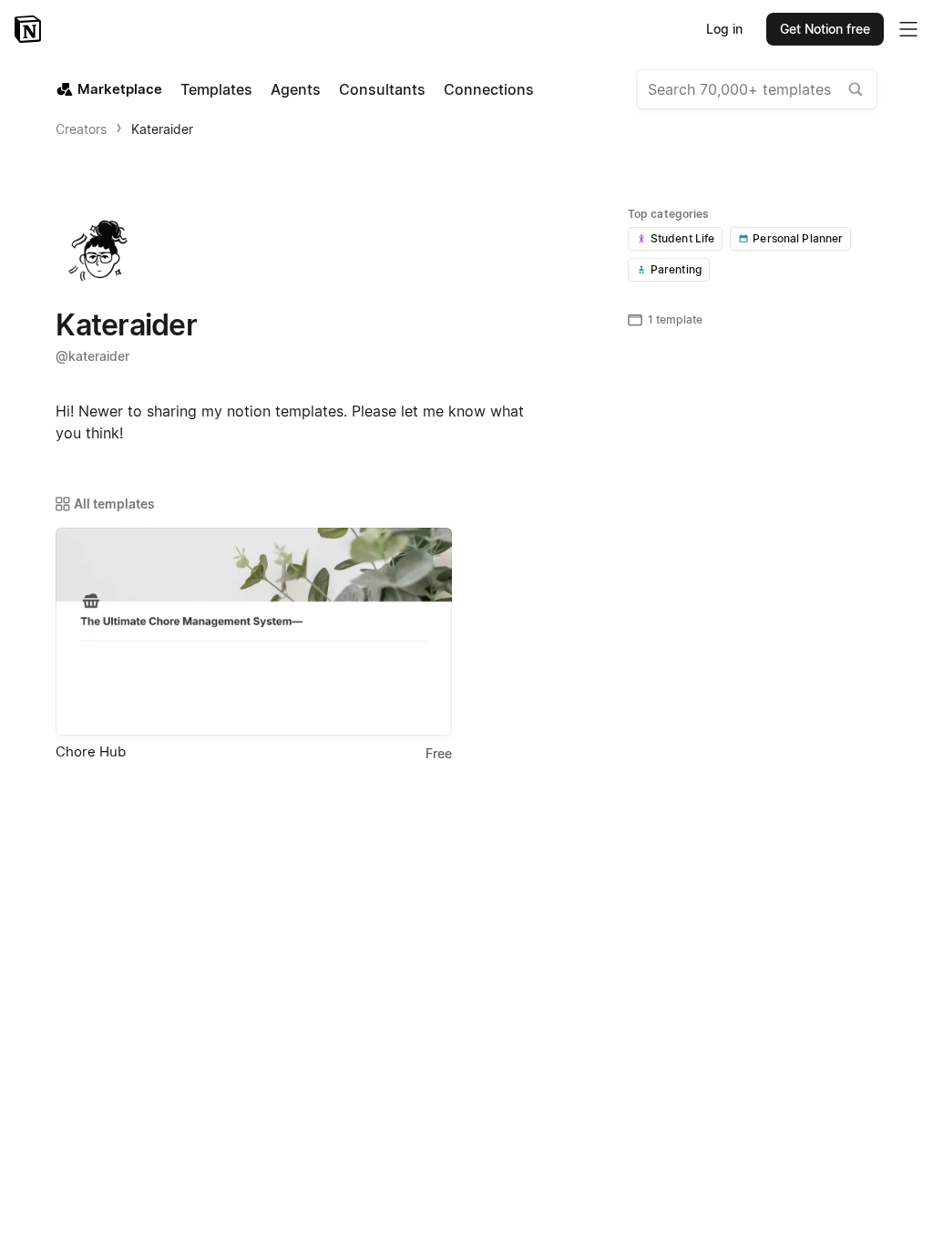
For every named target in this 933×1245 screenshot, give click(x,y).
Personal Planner (798, 238)
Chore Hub (91, 751)
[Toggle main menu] (908, 29)
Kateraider (162, 129)
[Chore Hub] (254, 632)
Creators (81, 129)
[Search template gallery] (855, 89)
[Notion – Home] (30, 29)
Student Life (683, 238)
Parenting (676, 269)
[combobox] (756, 89)
